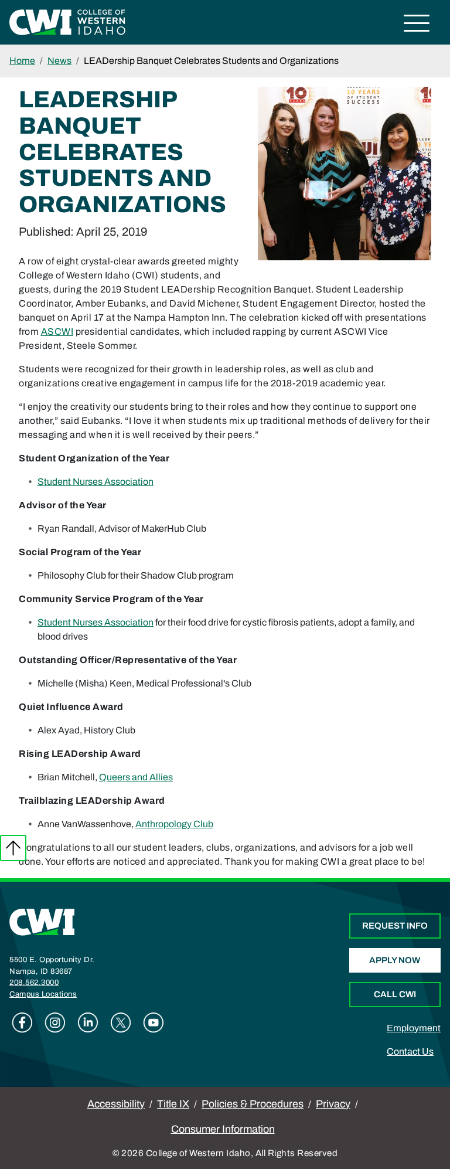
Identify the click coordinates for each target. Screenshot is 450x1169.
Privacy (333, 1104)
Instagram (55, 1022)
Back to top (13, 848)
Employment (414, 1028)
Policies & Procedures (253, 1104)
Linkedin (88, 1022)
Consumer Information (223, 1129)
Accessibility (116, 1104)
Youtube (153, 1022)
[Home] (42, 921)
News (59, 61)
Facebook (22, 1022)
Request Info (395, 925)
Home (22, 61)
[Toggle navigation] (417, 25)
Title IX (173, 1104)
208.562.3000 (34, 982)
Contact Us (410, 1051)
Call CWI (395, 994)
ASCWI (57, 332)
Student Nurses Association (96, 482)
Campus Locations (43, 994)
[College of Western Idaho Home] (67, 21)
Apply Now (394, 960)
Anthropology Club (174, 824)
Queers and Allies (136, 777)
